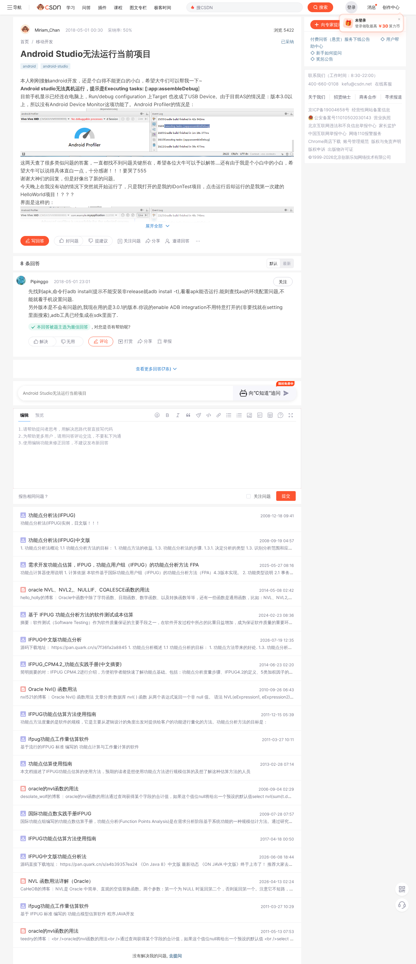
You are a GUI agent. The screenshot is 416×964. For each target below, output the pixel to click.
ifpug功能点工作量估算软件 (58, 739)
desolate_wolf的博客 (40, 796)
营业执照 (382, 117)
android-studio (55, 66)
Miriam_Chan (47, 30)
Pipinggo (39, 281)
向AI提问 (386, 24)
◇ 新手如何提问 (326, 52)
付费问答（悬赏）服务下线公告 (340, 39)
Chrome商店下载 (324, 141)
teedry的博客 (33, 938)
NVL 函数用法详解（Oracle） (60, 881)
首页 (24, 41)
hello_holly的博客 (36, 597)
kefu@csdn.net (357, 83)
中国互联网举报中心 (327, 133)
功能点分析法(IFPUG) (52, 515)
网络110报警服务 (365, 133)
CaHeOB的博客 (35, 888)
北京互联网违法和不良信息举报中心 (342, 125)
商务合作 (367, 96)
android (29, 66)
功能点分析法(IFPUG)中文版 (59, 540)
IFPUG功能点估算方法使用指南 (62, 714)
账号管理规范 (356, 141)
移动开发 (44, 41)
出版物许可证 (340, 149)
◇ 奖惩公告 (321, 58)
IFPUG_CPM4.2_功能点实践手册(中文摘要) (75, 664)
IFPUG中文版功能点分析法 (57, 856)
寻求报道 (393, 96)
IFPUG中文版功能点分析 (55, 639)
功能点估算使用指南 (50, 764)
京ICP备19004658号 (328, 109)
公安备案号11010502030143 (342, 117)
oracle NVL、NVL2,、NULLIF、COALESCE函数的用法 (89, 590)
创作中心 (391, 7)
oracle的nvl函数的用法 (53, 788)
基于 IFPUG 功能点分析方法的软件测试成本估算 (80, 615)
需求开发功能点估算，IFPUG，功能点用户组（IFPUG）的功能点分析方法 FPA (113, 565)
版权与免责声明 (386, 141)
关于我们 (316, 96)
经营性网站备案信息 (371, 109)
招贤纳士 (342, 96)
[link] (24, 41)
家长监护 (387, 125)
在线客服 (383, 83)
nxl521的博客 (33, 696)
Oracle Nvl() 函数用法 (52, 689)
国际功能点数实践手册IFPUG (59, 813)
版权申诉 (316, 149)
